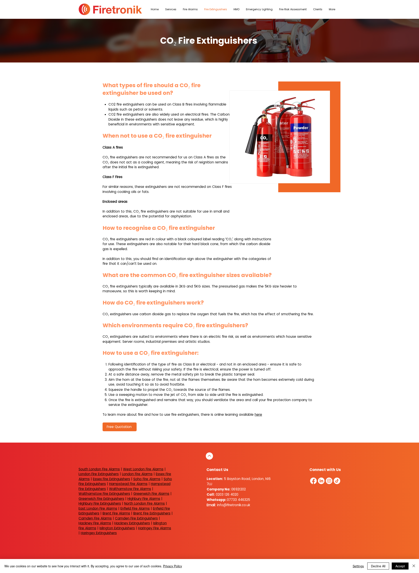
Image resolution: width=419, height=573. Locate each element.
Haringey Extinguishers (99, 533)
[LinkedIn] (321, 481)
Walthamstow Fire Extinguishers (104, 493)
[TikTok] (337, 481)
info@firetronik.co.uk (233, 505)
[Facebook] (313, 481)
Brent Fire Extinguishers (151, 513)
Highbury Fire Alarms (143, 498)
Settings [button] (358, 566)
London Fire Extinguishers (99, 474)
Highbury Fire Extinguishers (100, 503)
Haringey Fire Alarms (154, 528)
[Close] (413, 566)
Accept (400, 566)
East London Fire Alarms (98, 508)
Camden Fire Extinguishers (136, 518)
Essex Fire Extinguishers (111, 479)
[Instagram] (329, 481)
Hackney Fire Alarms (95, 523)
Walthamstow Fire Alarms (130, 488)
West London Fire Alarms (143, 469)
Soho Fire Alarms (146, 479)
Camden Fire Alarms (95, 518)
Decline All (378, 566)
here (258, 414)
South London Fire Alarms (99, 469)
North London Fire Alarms (144, 503)
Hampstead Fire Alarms (128, 483)
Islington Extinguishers (117, 528)
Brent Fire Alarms (116, 513)
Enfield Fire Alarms (135, 508)
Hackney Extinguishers (132, 523)
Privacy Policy (172, 566)
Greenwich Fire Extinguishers (101, 498)
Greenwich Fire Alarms (151, 493)
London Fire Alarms (137, 474)
